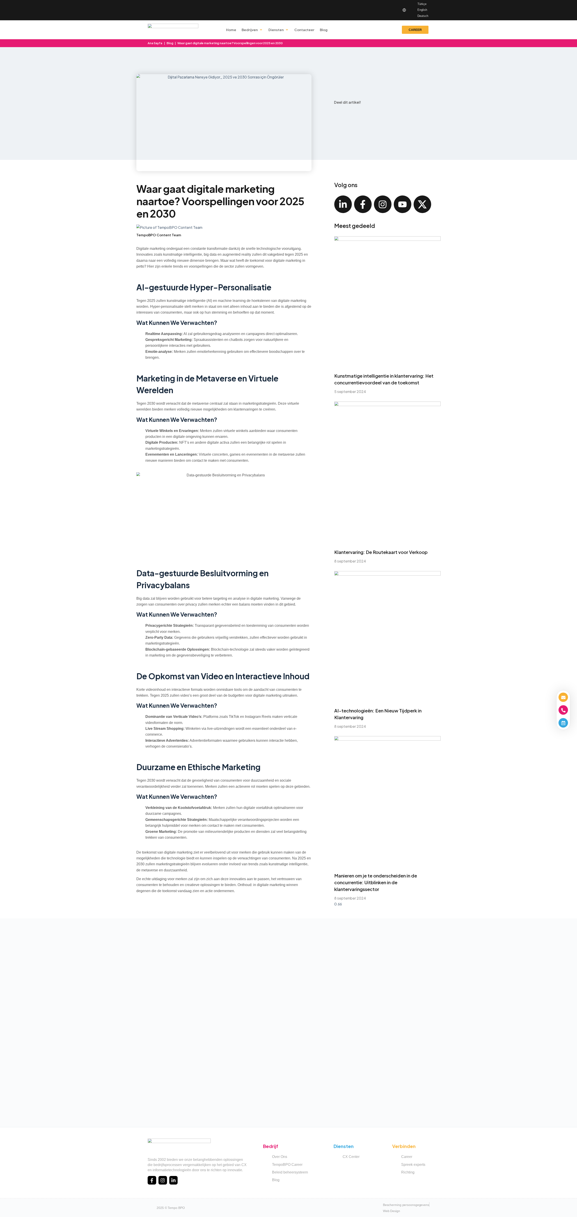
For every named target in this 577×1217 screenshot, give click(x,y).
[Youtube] (402, 204)
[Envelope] (563, 697)
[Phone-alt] (563, 710)
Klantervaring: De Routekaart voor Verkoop (381, 552)
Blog (170, 43)
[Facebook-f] (363, 204)
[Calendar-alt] (563, 723)
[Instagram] (383, 204)
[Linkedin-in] (343, 204)
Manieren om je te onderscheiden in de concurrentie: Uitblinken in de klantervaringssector (375, 882)
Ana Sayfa (155, 43)
